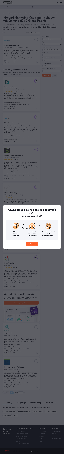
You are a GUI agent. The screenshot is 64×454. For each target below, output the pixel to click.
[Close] (59, 207)
